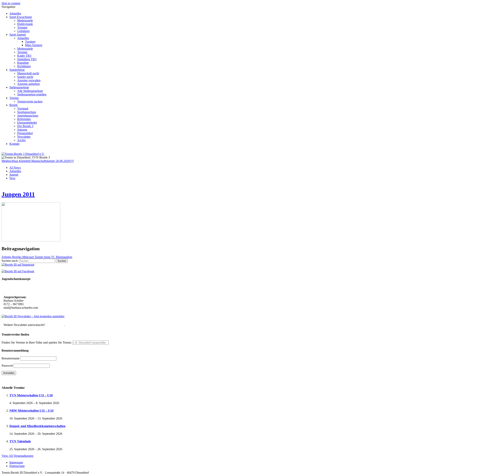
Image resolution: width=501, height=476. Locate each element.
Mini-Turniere (33, 45)
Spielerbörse (17, 69)
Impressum (16, 462)
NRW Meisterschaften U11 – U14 (31, 410)
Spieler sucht (25, 76)
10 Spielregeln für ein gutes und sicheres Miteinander (39, 288)
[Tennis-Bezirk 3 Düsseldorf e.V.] (23, 154)
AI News (15, 167)
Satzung (22, 129)
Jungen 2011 (18, 194)
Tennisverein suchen (29, 101)
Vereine (14, 98)
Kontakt (14, 143)
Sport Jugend (17, 34)
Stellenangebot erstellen (31, 94)
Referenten (24, 119)
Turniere (30, 41)
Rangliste (23, 62)
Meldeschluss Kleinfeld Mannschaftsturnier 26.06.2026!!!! (38, 161)
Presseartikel (25, 133)
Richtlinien (24, 66)
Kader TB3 (24, 55)
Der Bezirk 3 (25, 126)
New (12, 178)
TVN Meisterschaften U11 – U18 (31, 395)
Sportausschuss (26, 112)
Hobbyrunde (25, 24)
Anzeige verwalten (29, 80)
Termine (22, 27)
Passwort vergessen (14, 380)
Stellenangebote (19, 87)
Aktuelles (15, 13)
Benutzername (10, 358)
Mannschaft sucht (28, 73)
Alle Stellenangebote (30, 91)
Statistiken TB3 (26, 59)
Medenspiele (25, 20)
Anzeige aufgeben (28, 83)
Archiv (21, 140)
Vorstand (22, 108)
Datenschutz (17, 466)
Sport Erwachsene (20, 17)
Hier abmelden (55, 325)
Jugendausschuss (27, 115)
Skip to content (11, 3)
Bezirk (13, 105)
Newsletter (24, 136)
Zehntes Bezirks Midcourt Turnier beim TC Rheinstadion (37, 257)
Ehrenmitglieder (27, 122)
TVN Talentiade (20, 441)
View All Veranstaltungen (17, 455)
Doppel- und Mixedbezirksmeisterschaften (37, 426)
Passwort (7, 365)
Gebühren (23, 31)
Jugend (13, 174)
